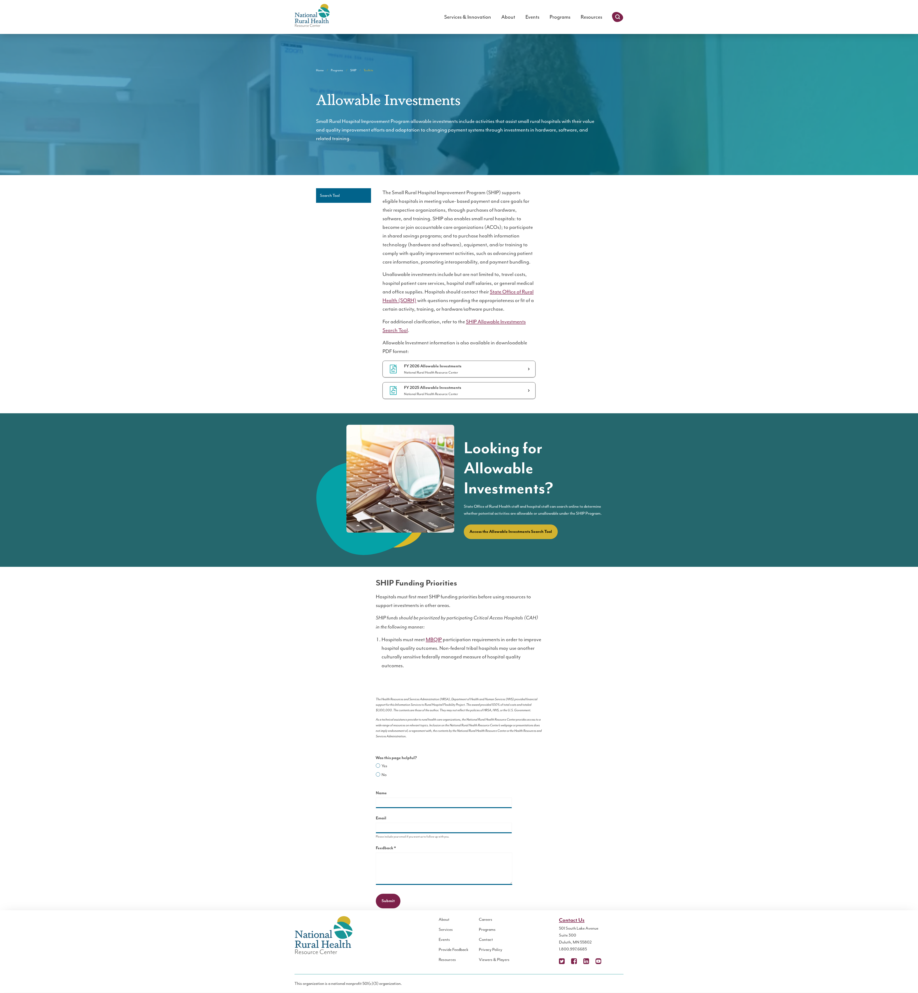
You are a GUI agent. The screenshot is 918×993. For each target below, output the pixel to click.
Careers (485, 919)
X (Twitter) (562, 961)
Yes (384, 765)
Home (320, 70)
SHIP (353, 70)
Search (617, 17)
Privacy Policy (490, 949)
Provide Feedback (453, 949)
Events (532, 17)
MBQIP (434, 639)
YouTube (598, 961)
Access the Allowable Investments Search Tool (511, 531)
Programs (560, 17)
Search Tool (330, 195)
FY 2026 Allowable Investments (432, 366)
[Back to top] (904, 979)
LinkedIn (586, 961)
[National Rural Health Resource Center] (312, 16)
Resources (591, 17)
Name (381, 793)
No (384, 774)
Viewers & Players (494, 959)
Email (381, 818)
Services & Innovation (467, 17)
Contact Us (572, 920)
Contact (486, 939)
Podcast (610, 961)
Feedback (394, 849)
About (508, 17)
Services (446, 929)
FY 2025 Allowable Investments (432, 387)
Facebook (574, 961)
